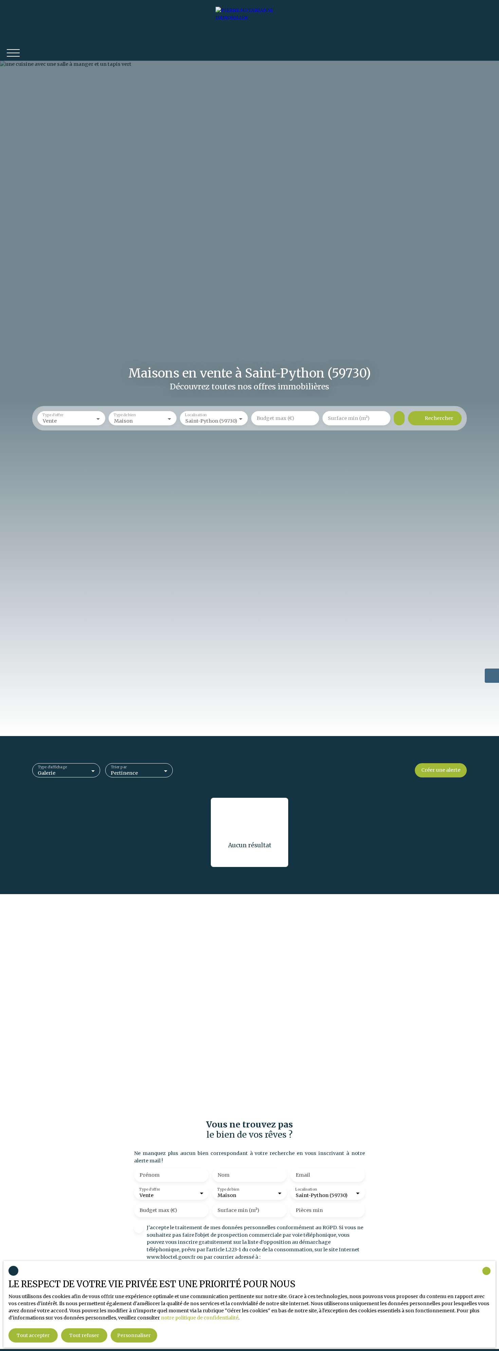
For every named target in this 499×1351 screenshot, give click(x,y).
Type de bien (124, 415)
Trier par (119, 767)
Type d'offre (52, 415)
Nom (223, 1175)
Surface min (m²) (349, 418)
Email (303, 1175)
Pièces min (309, 1210)
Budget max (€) (275, 418)
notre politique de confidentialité (199, 1318)
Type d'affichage (52, 767)
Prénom (150, 1175)
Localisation (196, 415)
